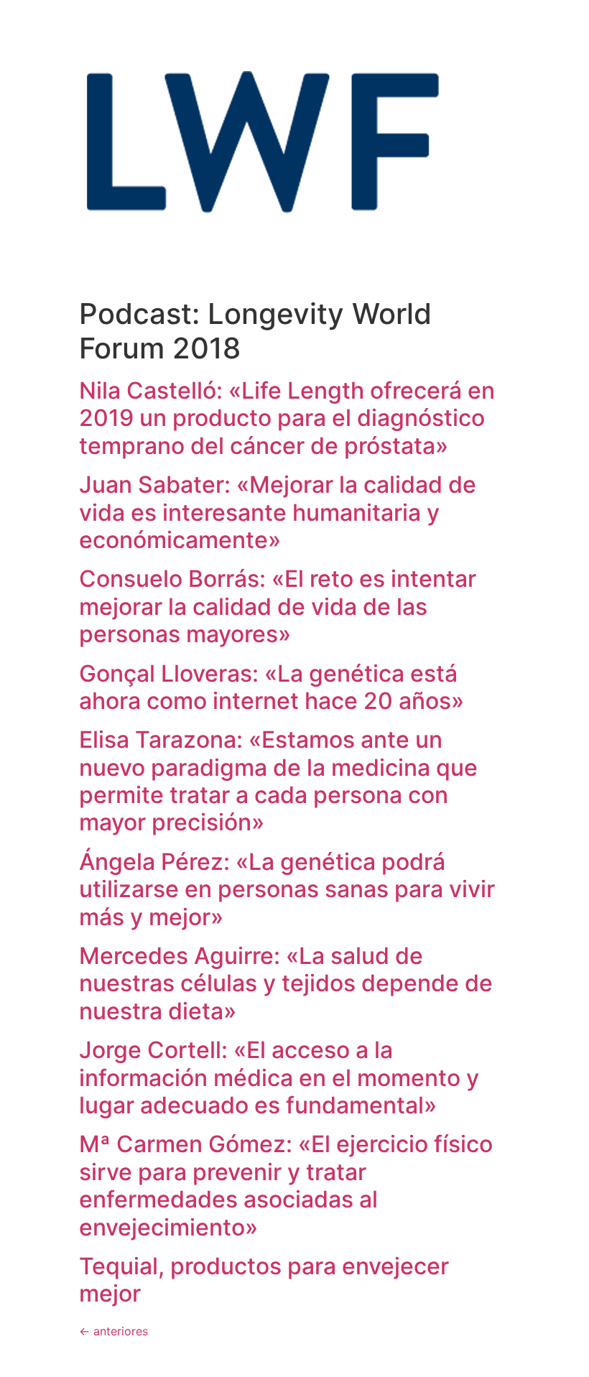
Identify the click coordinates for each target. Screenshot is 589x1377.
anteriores (113, 1331)
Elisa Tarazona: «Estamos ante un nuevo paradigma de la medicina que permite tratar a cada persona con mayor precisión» (278, 780)
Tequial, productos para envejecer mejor (264, 1279)
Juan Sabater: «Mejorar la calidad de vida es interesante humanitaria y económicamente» (277, 512)
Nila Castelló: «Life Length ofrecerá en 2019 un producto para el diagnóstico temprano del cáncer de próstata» (287, 418)
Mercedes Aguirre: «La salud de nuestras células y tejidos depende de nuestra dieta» (286, 983)
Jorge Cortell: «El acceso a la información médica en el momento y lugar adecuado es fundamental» (279, 1077)
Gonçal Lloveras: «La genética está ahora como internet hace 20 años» (271, 687)
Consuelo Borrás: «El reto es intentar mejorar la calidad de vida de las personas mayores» (277, 606)
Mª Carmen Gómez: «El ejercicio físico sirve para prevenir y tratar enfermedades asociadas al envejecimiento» (286, 1185)
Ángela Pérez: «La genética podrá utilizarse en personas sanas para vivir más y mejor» (287, 889)
